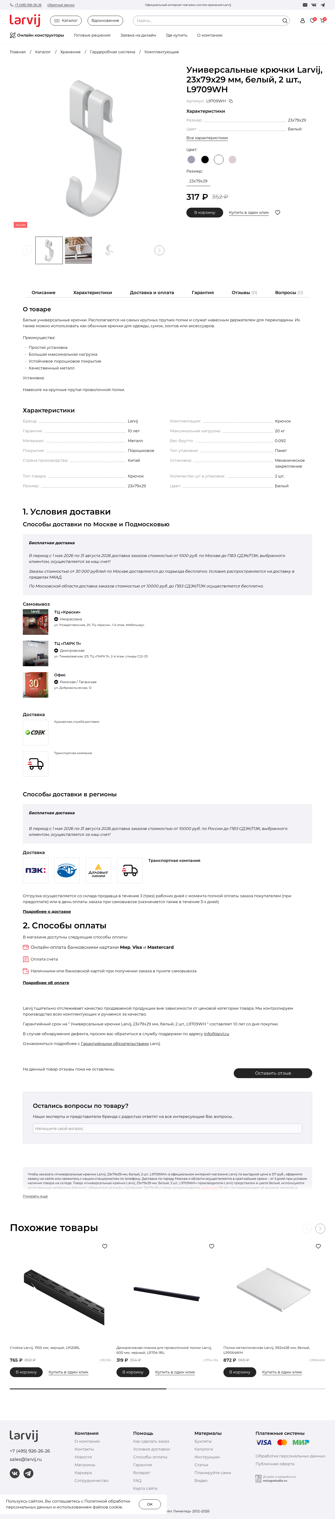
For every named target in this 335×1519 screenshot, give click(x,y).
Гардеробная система (112, 52)
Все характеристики (207, 138)
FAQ (137, 1480)
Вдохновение (105, 20)
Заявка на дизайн (138, 35)
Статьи (201, 1465)
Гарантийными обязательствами (115, 1043)
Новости (83, 1457)
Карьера (83, 1472)
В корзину (204, 212)
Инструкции (207, 1457)
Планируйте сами (212, 1472)
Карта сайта (145, 1488)
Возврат (141, 1472)
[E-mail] (305, 5)
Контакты (84, 1449)
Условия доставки (151, 1449)
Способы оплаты (150, 1457)
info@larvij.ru (216, 1033)
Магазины (85, 1465)
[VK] (314, 5)
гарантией (209, 1188)
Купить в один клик (249, 212)
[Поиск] (285, 21)
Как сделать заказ (151, 1441)
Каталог (70, 20)
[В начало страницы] (320, 1514)
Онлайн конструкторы (40, 35)
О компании (209, 35)
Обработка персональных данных (290, 1456)
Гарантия (203, 292)
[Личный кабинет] (303, 21)
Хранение (70, 52)
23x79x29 (198, 181)
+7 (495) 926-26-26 (28, 5)
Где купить (176, 35)
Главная (18, 52)
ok (150, 1504)
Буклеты (203, 1441)
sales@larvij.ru (26, 1459)
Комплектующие (161, 52)
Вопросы (289, 292)
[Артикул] (231, 101)
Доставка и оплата (152, 292)
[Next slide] (159, 250)
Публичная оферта (275, 1464)
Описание (43, 292)
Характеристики (92, 292)
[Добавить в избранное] (278, 212)
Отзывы (244, 292)
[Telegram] (322, 5)
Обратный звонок (61, 5)
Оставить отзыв (273, 1073)
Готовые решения (92, 35)
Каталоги (203, 1449)
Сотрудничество (91, 1480)
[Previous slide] (27, 250)
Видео (200, 1480)
